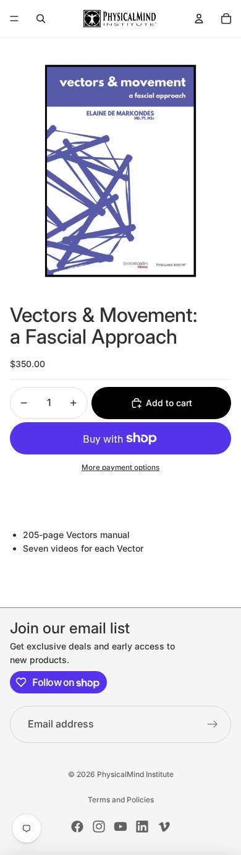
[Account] (199, 18)
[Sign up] (213, 724)
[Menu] (14, 18)
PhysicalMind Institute (135, 774)
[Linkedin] (142, 826)
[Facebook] (77, 826)
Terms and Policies (121, 799)
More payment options (120, 467)
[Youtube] (120, 826)
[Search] (40, 18)
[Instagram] (98, 826)
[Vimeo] (163, 826)
